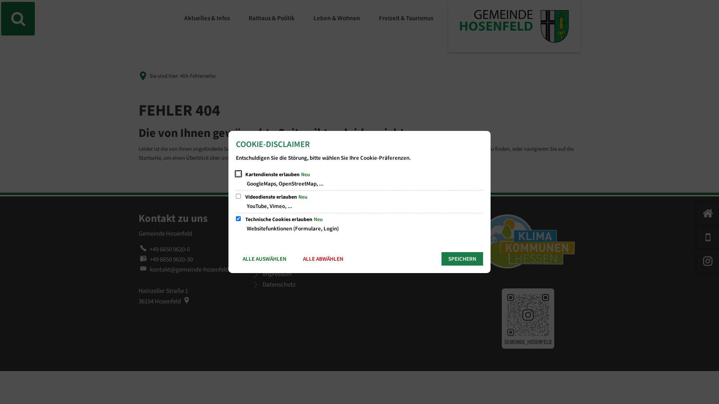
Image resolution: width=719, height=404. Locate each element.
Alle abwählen (323, 259)
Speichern (462, 259)
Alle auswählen (264, 259)
